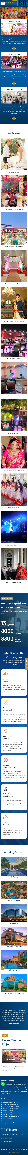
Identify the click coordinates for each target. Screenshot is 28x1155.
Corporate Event (14, 54)
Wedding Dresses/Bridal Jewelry (11, 1116)
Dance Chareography (8, 1118)
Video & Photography (14, 89)
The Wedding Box (16, 1149)
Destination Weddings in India (10, 1102)
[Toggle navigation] (3, 3)
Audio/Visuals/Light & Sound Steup (12, 1120)
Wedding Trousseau (8, 1124)
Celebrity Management (8, 1110)
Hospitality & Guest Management (11, 1108)
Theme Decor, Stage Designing (11, 1106)
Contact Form (7, 1141)
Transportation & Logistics (10, 1122)
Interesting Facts (7, 598)
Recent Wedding (11, 1059)
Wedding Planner (14, 21)
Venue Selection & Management (11, 1104)
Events (5, 1035)
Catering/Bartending (8, 1114)
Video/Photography (8, 1112)
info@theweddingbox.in (6, 1138)
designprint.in (15, 1152)
